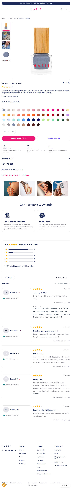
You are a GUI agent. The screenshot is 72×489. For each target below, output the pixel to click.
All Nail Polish (12, 18)
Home (3, 18)
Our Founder (41, 450)
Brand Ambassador (43, 471)
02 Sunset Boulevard (24, 18)
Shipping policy (32, 485)
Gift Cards (22, 464)
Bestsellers (22, 453)
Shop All (22, 450)
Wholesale (40, 460)
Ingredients (40, 457)
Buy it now (53, 138)
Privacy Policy (58, 462)
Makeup (21, 460)
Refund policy (32, 483)
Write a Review (62, 278)
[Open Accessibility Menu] (4, 485)
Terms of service (54, 483)
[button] (6, 9)
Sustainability (41, 453)
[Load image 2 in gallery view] (6, 35)
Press (38, 467)
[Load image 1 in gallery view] (6, 26)
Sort (55, 284)
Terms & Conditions (60, 465)
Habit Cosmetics (11, 483)
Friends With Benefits (43, 474)
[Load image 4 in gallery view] (6, 54)
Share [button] (27, 175)
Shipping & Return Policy (60, 457)
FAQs (56, 453)
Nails (21, 457)
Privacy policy (43, 483)
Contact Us (57, 450)
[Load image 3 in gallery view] (6, 45)
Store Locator (41, 464)
